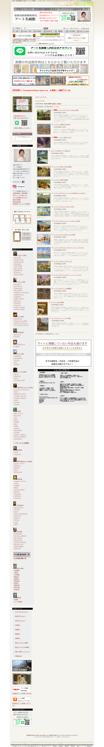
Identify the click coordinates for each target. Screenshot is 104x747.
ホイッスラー (18, 430)
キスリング (17, 516)
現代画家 (19, 531)
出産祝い (17, 625)
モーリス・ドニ (18, 544)
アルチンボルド (18, 546)
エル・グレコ (18, 268)
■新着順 (59, 103)
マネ (15, 424)
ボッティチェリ (18, 259)
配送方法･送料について (54, 735)
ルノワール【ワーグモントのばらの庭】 (68, 110)
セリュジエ (17, 494)
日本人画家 (20, 568)
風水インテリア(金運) (21, 643)
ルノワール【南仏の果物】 (61, 180)
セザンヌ (17, 468)
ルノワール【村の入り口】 (64, 137)
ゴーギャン (17, 465)
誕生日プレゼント (20, 616)
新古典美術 (20, 332)
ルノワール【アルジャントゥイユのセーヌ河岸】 (67, 221)
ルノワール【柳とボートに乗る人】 (60, 150)
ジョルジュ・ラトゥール (21, 292)
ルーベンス (17, 284)
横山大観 (17, 587)
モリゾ (16, 419)
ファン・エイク (18, 274)
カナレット (17, 301)
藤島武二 (17, 577)
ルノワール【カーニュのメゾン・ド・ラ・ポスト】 (68, 275)
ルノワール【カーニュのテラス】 (63, 261)
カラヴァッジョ (18, 294)
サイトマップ (75, 735)
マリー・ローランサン (20, 513)
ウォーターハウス (19, 380)
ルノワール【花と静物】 (57, 302)
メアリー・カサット (20, 434)
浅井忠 (16, 572)
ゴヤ (15, 362)
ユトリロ (17, 509)
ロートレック (18, 472)
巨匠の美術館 (17, 199)
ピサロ (16, 426)
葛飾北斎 (17, 585)
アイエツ (17, 364)
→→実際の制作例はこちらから (45, 43)
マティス (17, 518)
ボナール (17, 492)
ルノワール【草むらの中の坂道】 (63, 166)
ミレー (16, 391)
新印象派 (19, 450)
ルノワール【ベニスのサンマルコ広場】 (65, 234)
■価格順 (54, 103)
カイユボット (18, 438)
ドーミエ (17, 402)
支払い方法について (44, 735)
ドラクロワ (17, 356)
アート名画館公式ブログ (20, 197)
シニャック (17, 454)
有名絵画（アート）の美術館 (21, 204)
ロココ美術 (20, 316)
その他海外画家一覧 (20, 558)
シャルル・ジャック (20, 396)
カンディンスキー (19, 489)
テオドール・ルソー (20, 394)
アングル (17, 336)
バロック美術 (21, 282)
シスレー (17, 428)
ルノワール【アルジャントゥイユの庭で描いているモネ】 (69, 193)
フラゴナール (18, 318)
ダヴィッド (17, 334)
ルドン (16, 483)
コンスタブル (18, 358)
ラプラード (17, 496)
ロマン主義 (20, 354)
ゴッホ (16, 463)
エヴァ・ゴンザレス (20, 436)
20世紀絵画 (20, 505)
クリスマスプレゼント (21, 612)
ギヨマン (17, 422)
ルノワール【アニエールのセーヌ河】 (64, 206)
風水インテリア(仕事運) (22, 647)
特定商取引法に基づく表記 (32, 735)
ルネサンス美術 (21, 255)
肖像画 (19, 597)
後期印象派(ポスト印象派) (24, 461)
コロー (16, 400)
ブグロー (17, 346)
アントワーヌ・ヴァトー (21, 325)
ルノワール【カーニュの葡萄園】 (63, 288)
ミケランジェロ (18, 261)
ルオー (16, 524)
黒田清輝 (17, 581)
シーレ (16, 522)
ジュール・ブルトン (20, 398)
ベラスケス (17, 296)
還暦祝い (17, 638)
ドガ (15, 417)
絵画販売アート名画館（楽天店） (22, 693)
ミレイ (16, 374)
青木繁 (16, 583)
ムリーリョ (17, 305)
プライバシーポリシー (66, 735)
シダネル (17, 485)
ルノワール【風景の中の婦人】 (62, 124)
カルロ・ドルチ (18, 298)
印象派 (19, 411)
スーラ (16, 452)
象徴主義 (19, 479)
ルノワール (17, 415)
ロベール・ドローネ (20, 536)
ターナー (17, 360)
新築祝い (17, 634)
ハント (16, 378)
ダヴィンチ (17, 257)
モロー (16, 487)
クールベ (17, 404)
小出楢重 (17, 574)
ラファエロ (17, 264)
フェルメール (18, 288)
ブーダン (17, 432)
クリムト (17, 481)
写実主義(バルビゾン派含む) (25, 387)
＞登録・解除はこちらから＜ (22, 128)
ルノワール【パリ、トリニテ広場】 (61, 318)
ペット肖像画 (18, 601)
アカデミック (21, 344)
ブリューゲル (18, 266)
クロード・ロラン (19, 309)
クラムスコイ (18, 533)
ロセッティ (17, 376)
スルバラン (17, 303)
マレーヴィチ (18, 538)
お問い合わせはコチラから (20, 714)
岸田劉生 (17, 570)
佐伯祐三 (17, 589)
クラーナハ (17, 272)
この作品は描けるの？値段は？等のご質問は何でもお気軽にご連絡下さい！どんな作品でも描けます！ (24, 40)
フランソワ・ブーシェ (20, 323)
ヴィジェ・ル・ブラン (20, 321)
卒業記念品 (18, 656)
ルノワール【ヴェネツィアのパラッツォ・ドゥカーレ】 (69, 247)
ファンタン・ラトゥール (21, 389)
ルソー (16, 470)
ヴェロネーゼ (18, 270)
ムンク (16, 511)
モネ (15, 413)
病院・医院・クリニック (22, 651)
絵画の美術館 (17, 202)
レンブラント (18, 286)
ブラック (17, 520)
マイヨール (17, 498)
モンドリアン (18, 540)
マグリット (17, 548)
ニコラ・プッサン (19, 307)
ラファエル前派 (21, 371)
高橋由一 (17, 579)
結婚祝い (17, 629)
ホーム (37, 97)
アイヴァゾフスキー (20, 542)
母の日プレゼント (20, 620)
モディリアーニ (18, 507)
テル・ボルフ (18, 290)
